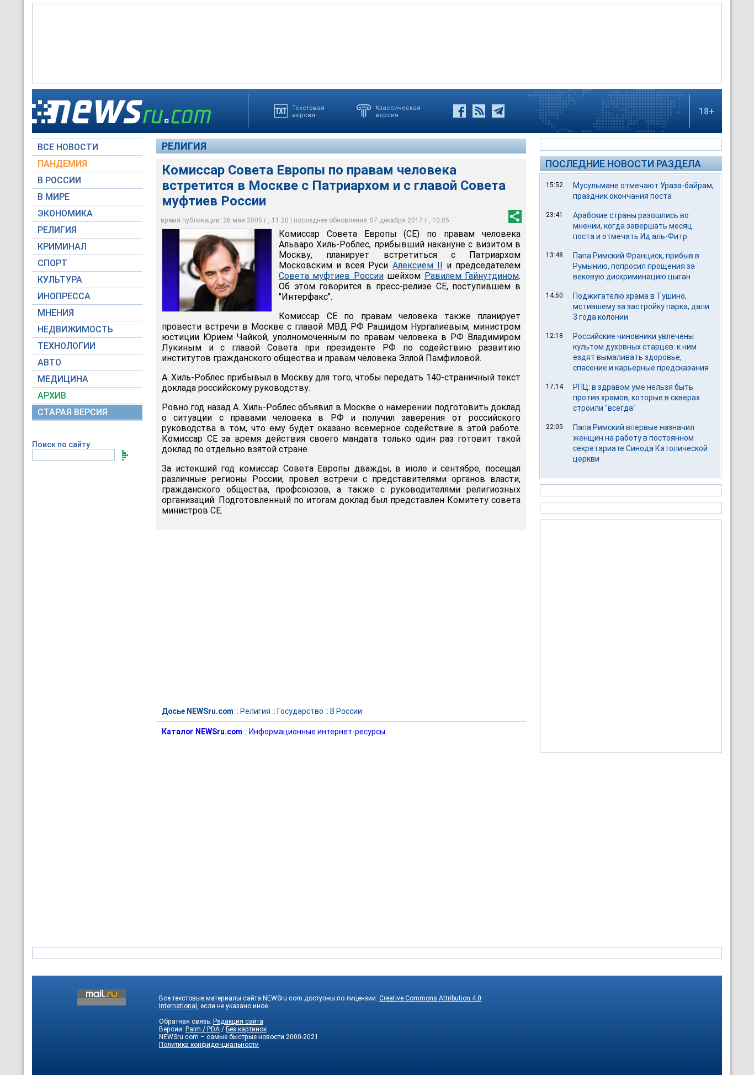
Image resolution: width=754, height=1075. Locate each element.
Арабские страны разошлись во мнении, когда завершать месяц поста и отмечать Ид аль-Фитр (632, 226)
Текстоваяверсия (308, 111)
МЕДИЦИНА (63, 379)
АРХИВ (52, 395)
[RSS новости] (478, 111)
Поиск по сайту (61, 444)
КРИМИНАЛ (62, 246)
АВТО (49, 362)
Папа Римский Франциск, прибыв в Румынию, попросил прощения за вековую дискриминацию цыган (636, 266)
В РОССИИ (59, 180)
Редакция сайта (238, 1021)
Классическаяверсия (398, 111)
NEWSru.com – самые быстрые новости (221, 1037)
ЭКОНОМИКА (65, 213)
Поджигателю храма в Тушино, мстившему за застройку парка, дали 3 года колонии (641, 306)
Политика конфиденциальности (209, 1044)
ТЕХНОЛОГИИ (66, 346)
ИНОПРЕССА (64, 296)
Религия (184, 146)
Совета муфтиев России (331, 276)
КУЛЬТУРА (60, 279)
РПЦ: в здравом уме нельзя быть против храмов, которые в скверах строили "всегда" (636, 397)
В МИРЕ (54, 197)
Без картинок (246, 1029)
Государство (300, 711)
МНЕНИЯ (56, 313)
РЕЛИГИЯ (57, 230)
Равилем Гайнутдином (471, 276)
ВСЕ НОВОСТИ (68, 147)
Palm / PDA (202, 1029)
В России (346, 711)
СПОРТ (52, 263)
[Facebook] (459, 111)
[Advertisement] (377, 42)
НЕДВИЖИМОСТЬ (75, 329)
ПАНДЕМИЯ (62, 163)
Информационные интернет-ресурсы (317, 731)
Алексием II (417, 265)
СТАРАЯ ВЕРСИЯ (73, 412)
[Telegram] (498, 111)
